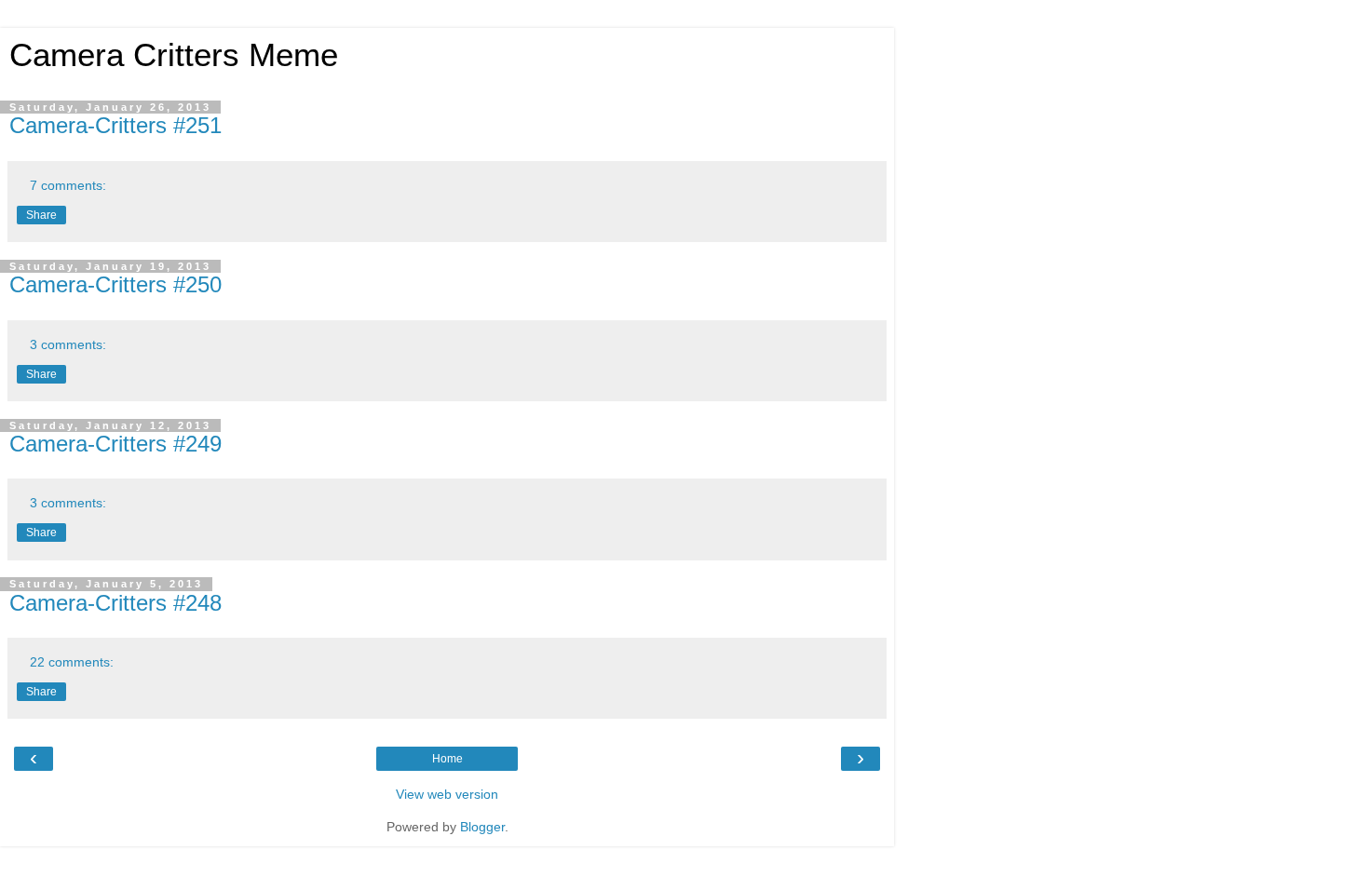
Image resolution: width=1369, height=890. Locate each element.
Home (447, 758)
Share (41, 215)
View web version (447, 794)
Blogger (482, 826)
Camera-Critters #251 (115, 125)
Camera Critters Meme (173, 55)
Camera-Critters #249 (115, 443)
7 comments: (68, 185)
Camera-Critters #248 (115, 602)
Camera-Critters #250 (115, 284)
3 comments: (68, 344)
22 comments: (72, 661)
